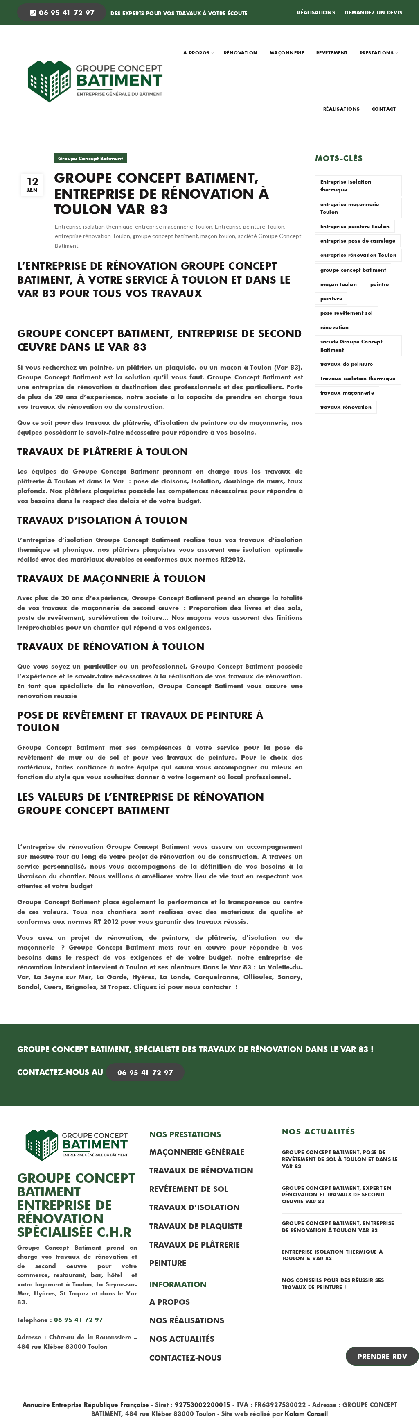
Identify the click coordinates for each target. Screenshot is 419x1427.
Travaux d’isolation (194, 1207)
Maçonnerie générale (196, 1152)
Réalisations (316, 12)
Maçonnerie (287, 53)
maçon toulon (217, 235)
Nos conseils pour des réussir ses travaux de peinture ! (333, 1283)
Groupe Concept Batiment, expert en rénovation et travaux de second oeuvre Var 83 (337, 1194)
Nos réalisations (186, 1320)
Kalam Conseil (306, 1414)
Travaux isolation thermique (358, 378)
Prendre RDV (382, 1356)
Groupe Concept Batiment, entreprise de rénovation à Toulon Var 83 (338, 1226)
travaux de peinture (346, 364)
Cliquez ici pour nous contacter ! (185, 986)
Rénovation (241, 53)
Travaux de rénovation (201, 1170)
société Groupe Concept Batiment (351, 345)
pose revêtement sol (346, 312)
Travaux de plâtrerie (194, 1245)
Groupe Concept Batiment (90, 158)
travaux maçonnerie (347, 392)
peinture (331, 298)
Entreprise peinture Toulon (249, 226)
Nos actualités (181, 1339)
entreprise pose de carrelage (357, 240)
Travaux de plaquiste (196, 1226)
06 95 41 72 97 (65, 12)
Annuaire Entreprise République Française (86, 1405)
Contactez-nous (185, 1358)
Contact (384, 109)
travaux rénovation (346, 407)
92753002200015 (202, 1405)
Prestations (377, 53)
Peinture (167, 1263)
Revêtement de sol (188, 1189)
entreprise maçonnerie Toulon (173, 226)
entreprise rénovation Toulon (92, 235)
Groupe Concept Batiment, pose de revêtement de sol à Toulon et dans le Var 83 (340, 1159)
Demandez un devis (373, 12)
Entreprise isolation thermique (94, 226)
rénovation (334, 327)
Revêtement (332, 53)
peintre (379, 284)
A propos (196, 53)
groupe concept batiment (165, 235)
